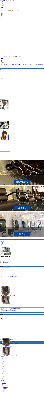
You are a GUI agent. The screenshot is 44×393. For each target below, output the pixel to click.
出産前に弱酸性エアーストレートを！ (6, 337)
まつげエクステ (5, 388)
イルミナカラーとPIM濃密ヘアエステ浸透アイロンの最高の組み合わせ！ (11, 276)
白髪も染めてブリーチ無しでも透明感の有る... (5, 151)
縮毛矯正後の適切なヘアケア (19, 64)
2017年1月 (3, 377)
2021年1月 (3, 362)
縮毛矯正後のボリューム (6, 64)
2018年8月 (3, 369)
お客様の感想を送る (5, 387)
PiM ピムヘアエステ (4, 383)
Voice (2, 385)
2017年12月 (3, 374)
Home (2, 381)
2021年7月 (3, 361)
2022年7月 (3, 358)
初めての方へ (2, 241)
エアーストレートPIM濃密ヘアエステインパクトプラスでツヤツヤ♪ (11, 305)
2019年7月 (3, 366)
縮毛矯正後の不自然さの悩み (13, 64)
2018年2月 (3, 373)
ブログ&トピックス (5, 386)
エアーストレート (4, 382)
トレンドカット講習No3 (3, 109)
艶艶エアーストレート (2, 99)
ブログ (2, 4)
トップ (2, 1)
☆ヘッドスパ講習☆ (2, 130)
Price (2, 384)
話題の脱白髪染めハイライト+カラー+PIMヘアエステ (7, 66)
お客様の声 (2, 242)
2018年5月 (3, 371)
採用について (2, 5)
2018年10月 (3, 368)
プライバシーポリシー (4, 390)
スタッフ (2, 3)
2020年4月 (3, 363)
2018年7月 (3, 370)
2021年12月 (3, 360)
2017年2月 (3, 376)
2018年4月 (3, 372)
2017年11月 (3, 375)
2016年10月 (3, 378)
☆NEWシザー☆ (2, 78)
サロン (2, 244)
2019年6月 (3, 367)
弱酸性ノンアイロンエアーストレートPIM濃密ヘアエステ (10, 295)
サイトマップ (3, 391)
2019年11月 (3, 365)
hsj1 (3, 62)
